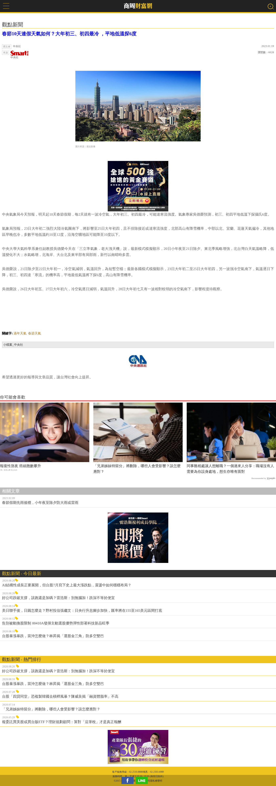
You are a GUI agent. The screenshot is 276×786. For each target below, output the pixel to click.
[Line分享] (143, 780)
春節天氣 (34, 333)
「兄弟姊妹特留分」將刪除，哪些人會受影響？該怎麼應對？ (137, 469)
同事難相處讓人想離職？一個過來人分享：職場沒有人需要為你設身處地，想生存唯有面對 (230, 469)
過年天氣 (20, 333)
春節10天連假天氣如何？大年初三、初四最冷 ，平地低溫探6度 (69, 33)
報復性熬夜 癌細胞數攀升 (20, 466)
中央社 (14, 57)
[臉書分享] (128, 780)
